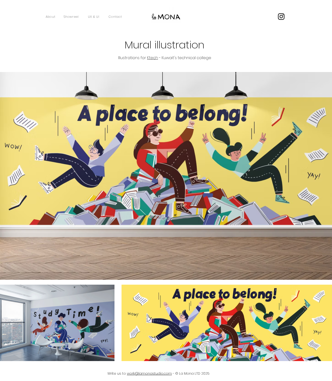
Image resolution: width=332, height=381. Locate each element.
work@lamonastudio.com (149, 373)
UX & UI (93, 17)
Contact (115, 17)
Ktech (152, 58)
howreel (72, 17)
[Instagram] (281, 16)
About (50, 17)
